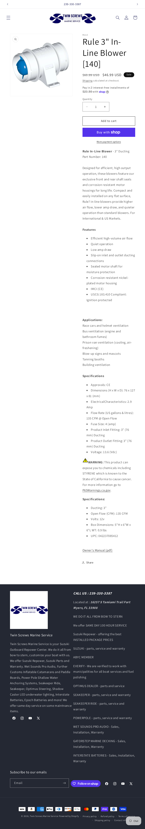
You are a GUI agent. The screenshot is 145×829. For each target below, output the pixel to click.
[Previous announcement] (7, 4)
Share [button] (89, 562)
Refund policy (108, 816)
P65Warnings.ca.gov (96, 490)
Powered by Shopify (69, 816)
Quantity (87, 99)
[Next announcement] (137, 4)
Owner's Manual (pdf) (98, 550)
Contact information (124, 820)
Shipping (88, 80)
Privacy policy (90, 816)
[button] (8, 17)
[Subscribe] (64, 783)
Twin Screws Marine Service (44, 816)
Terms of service (126, 816)
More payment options (109, 141)
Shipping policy (102, 820)
